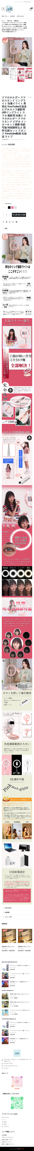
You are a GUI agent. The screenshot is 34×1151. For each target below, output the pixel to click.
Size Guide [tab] (8, 908)
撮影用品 (3, 945)
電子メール (16, 221)
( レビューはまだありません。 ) (17, 139)
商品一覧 (4, 16)
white (15, 207)
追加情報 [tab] (7, 912)
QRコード (5, 1073)
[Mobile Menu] (3, 9)
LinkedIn (9, 221)
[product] (5, 967)
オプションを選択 (13, 931)
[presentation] (4, 52)
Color (4, 207)
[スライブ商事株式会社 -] (9, 9)
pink (12, 207)
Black (9, 207)
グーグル (13, 221)
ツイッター (6, 221)
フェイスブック (3, 221)
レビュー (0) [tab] (8, 917)
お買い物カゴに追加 (20, 215)
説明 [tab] (6, 228)
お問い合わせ (20, 16)
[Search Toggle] (27, 9)
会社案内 (12, 16)
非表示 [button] (22, 1149)
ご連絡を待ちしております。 (11, 1094)
